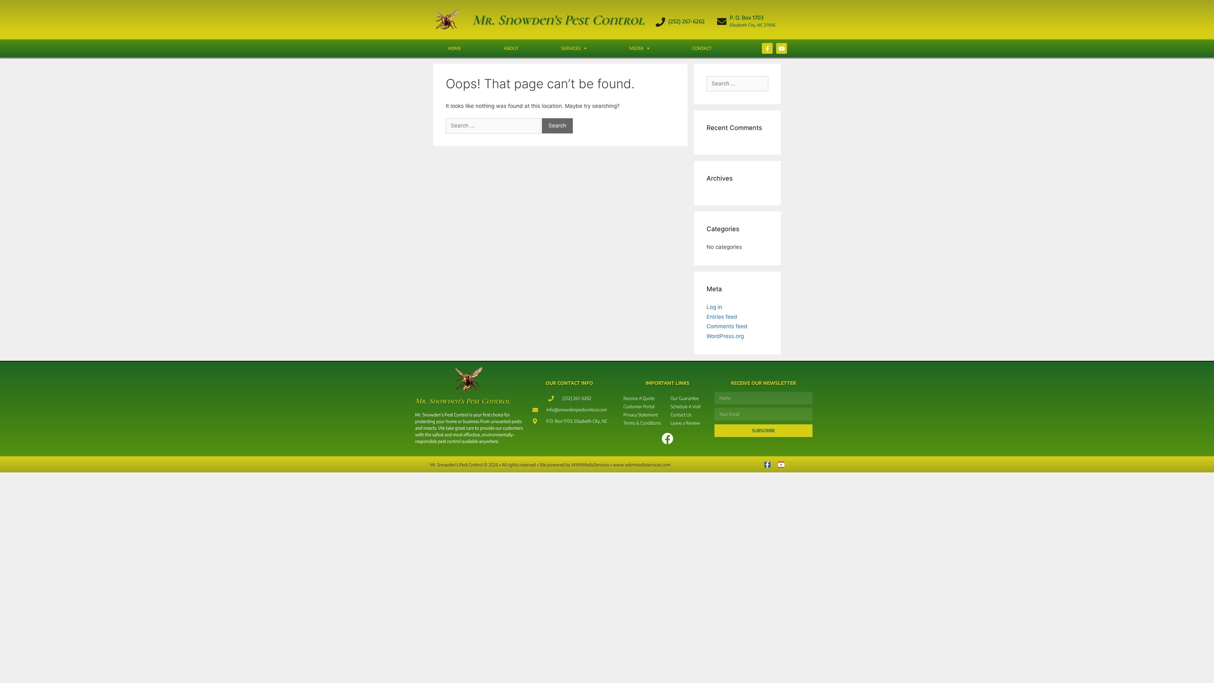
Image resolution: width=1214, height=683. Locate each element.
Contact (702, 48)
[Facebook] (767, 465)
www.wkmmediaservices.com (642, 464)
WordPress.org (725, 336)
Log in (714, 307)
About (511, 48)
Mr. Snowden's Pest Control (558, 19)
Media (636, 48)
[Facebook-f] (767, 48)
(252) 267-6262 (686, 21)
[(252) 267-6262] (660, 22)
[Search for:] (494, 125)
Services (571, 48)
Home (454, 48)
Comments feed (727, 326)
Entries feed (722, 317)
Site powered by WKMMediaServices (574, 464)
